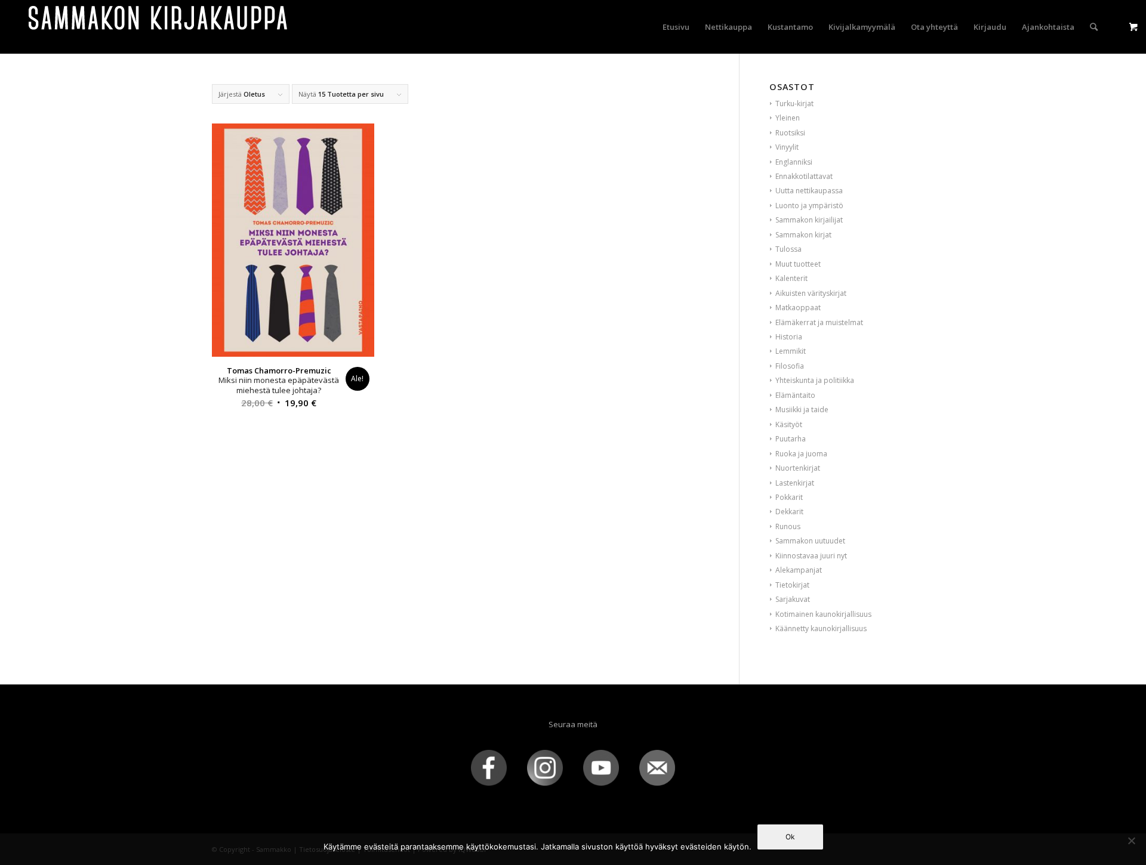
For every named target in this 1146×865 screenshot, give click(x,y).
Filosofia (789, 366)
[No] (1131, 841)
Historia (788, 337)
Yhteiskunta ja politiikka (814, 380)
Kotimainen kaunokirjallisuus (823, 614)
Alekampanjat (798, 570)
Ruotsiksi (790, 133)
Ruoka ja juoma (801, 454)
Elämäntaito (795, 395)
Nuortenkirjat (797, 468)
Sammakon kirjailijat (809, 220)
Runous (787, 526)
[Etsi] (1093, 27)
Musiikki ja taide (801, 409)
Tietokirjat (792, 585)
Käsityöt (788, 424)
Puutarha (790, 439)
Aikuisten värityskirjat (810, 293)
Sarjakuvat (792, 599)
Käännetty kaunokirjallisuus (821, 628)
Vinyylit (787, 147)
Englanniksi (793, 162)
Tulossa (788, 249)
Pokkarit (789, 497)
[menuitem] (676, 27)
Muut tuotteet (798, 264)
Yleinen (787, 118)
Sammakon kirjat (803, 235)
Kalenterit (791, 278)
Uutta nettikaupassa (809, 191)
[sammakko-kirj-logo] (159, 27)
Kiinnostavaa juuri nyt (811, 556)
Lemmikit (790, 351)
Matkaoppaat (798, 307)
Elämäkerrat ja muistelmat (819, 322)
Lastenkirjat (794, 483)
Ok (790, 836)
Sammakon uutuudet (810, 541)
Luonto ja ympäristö (809, 205)
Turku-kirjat (794, 103)
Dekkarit (789, 511)
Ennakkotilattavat (804, 176)
